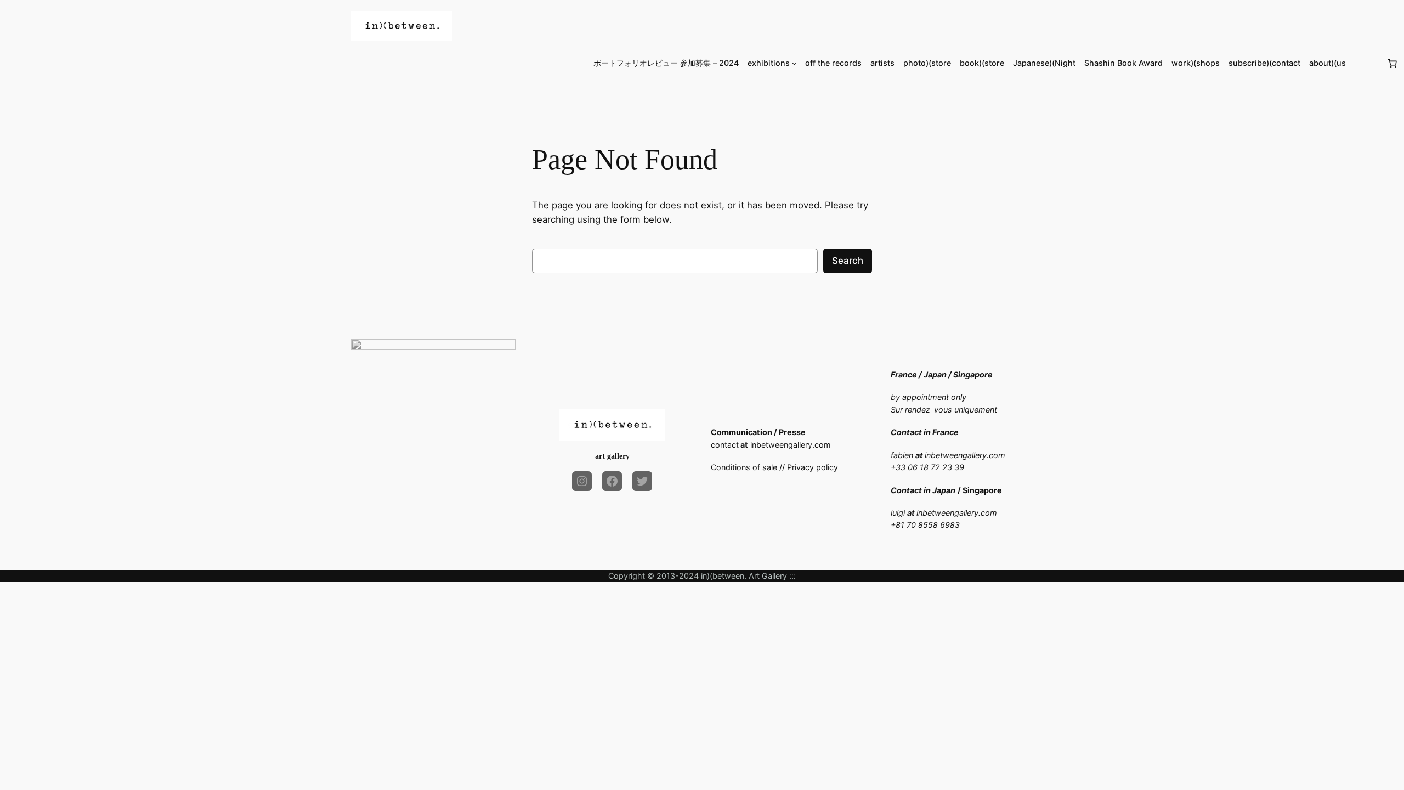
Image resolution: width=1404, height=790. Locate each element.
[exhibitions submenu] (794, 63)
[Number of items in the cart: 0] (1392, 63)
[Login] (1366, 63)
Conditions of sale (744, 467)
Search (847, 260)
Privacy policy (812, 467)
